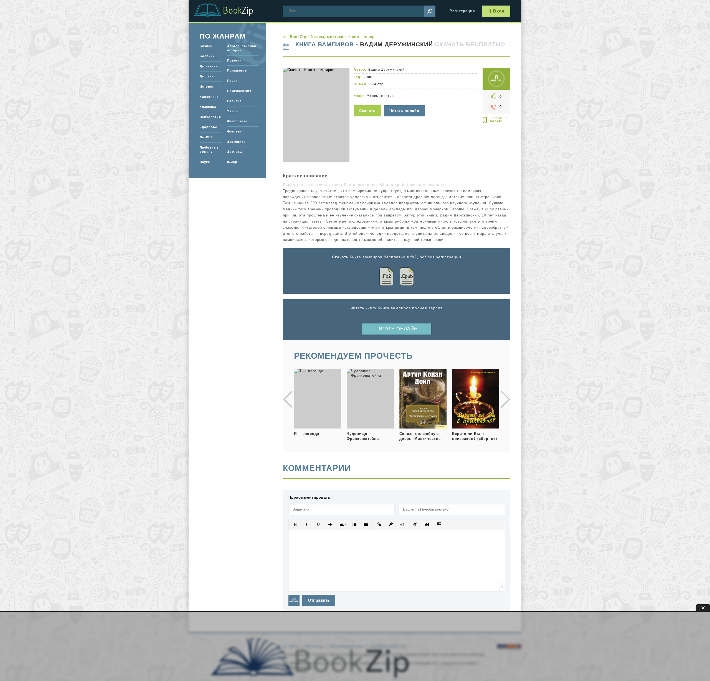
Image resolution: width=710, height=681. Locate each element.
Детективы (209, 66)
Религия (234, 101)
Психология (210, 117)
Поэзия (233, 80)
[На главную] (230, 11)
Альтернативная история (241, 48)
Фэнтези (234, 131)
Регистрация (462, 11)
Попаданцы (237, 70)
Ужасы (233, 111)
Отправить (319, 600)
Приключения (239, 91)
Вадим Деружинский (396, 44)
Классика (208, 106)
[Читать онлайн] (405, 102)
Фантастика (237, 121)
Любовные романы (209, 150)
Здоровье (208, 127)
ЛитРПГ (206, 137)
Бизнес (206, 46)
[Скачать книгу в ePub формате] (407, 277)
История (207, 86)
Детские (207, 76)
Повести (234, 60)
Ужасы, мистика (381, 96)
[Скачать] (368, 102)
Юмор (232, 162)
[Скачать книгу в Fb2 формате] (386, 277)
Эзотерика (236, 141)
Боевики (207, 56)
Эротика (234, 151)
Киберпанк (209, 96)
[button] (295, 524)
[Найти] (429, 11)
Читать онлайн (397, 328)
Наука (205, 162)
